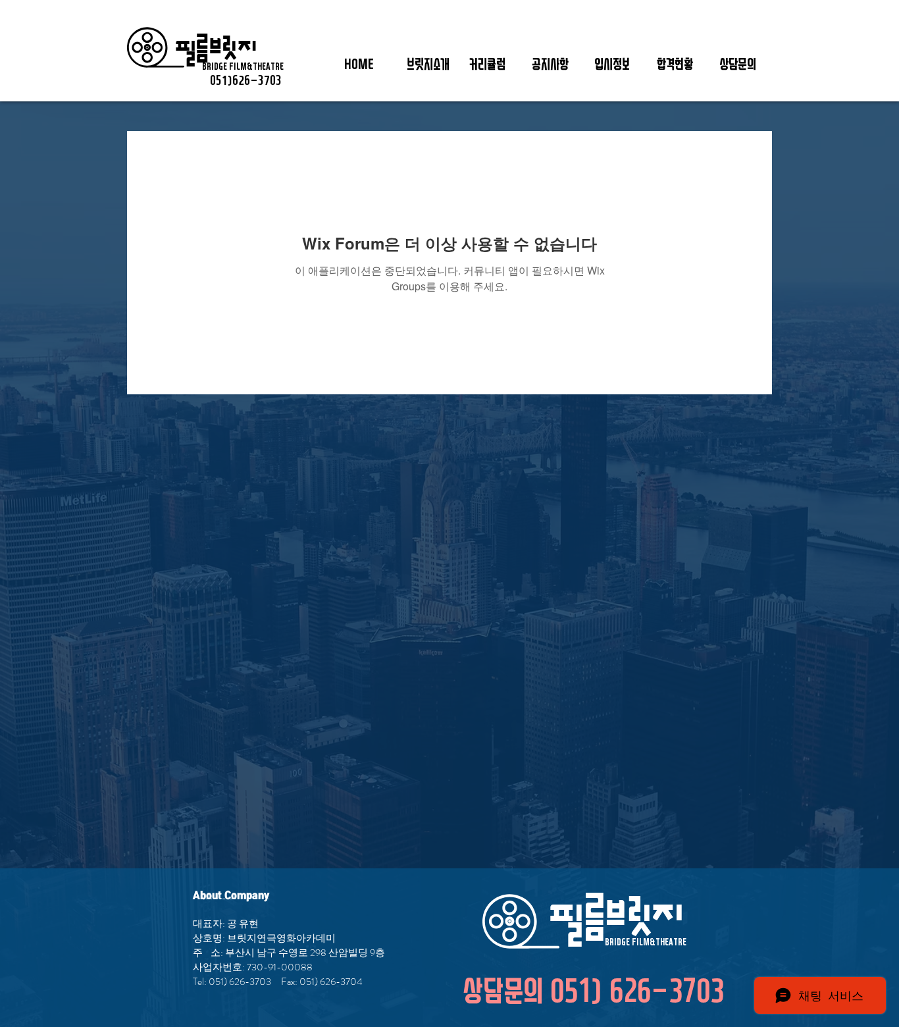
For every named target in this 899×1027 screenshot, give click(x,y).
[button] (428, 65)
